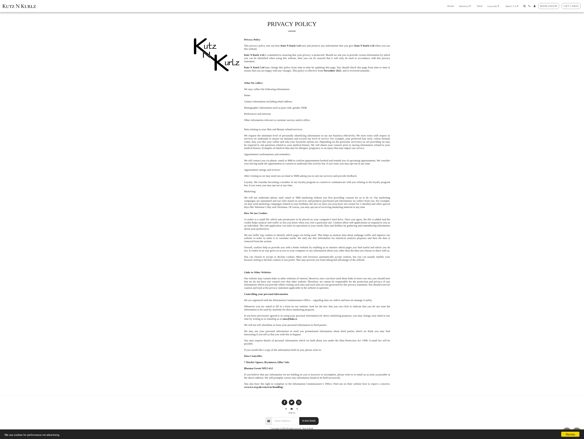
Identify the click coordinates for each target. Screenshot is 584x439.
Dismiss (570, 434)
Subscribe (309, 420)
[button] (465, 6)
